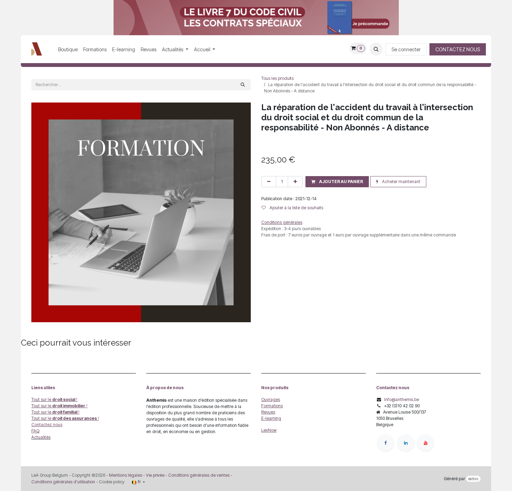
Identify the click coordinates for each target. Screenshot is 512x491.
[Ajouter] (295, 181)
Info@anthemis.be (401, 399)
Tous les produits (277, 78)
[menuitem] (67, 49)
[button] (376, 49)
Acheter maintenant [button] (400, 181)
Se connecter (406, 49)
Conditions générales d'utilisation (63, 481)
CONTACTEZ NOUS (457, 49)
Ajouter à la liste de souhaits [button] (296, 207)
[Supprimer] (268, 181)
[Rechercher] (243, 84)
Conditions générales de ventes (198, 475)
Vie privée (155, 475)
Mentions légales (125, 475)
